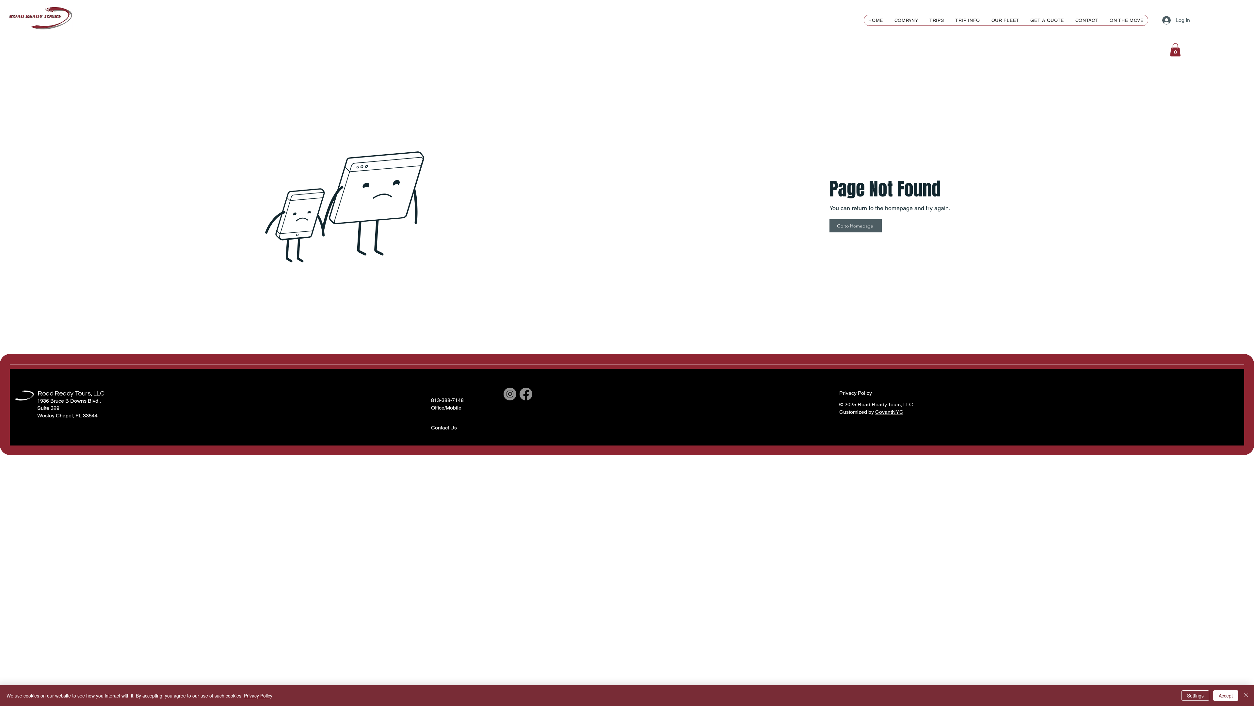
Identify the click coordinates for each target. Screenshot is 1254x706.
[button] (968, 20)
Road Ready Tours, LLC (71, 393)
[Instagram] (510, 394)
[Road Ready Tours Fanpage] (526, 394)
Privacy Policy (258, 695)
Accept (1226, 695)
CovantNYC (889, 412)
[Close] (1246, 695)
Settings (1195, 695)
